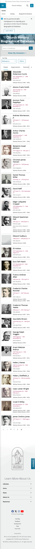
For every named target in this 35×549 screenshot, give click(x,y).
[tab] (6, 67)
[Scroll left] (31, 67)
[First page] (3, 430)
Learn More (9, 31)
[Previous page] (7, 430)
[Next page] (17, 430)
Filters (22, 61)
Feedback (33, 463)
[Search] (31, 48)
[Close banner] (31, 19)
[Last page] (21, 430)
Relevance (5, 61)
